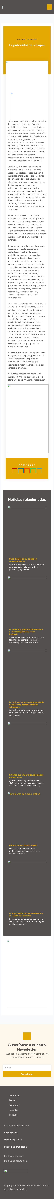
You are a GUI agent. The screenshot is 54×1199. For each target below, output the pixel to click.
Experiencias (10, 1132)
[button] (14, 470)
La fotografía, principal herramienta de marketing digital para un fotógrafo (26, 631)
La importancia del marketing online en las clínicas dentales (26, 914)
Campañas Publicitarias (16, 1125)
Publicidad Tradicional (27, 40)
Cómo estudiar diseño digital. (23, 845)
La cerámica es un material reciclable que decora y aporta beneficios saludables (26, 704)
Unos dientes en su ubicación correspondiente (23, 560)
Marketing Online (13, 1139)
